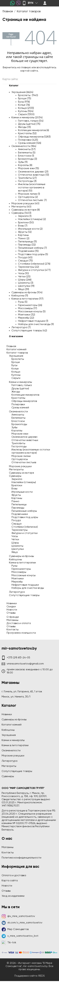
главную (26, 67)
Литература (17, 592)
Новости (12, 609)
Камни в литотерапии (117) (27, 299)
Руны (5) (22, 302)
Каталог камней (16, 349)
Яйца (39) (23, 289)
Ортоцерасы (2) (28, 197)
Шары (15, 543)
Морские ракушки (20, 466)
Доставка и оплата (19, 623)
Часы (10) (23, 273)
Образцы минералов (24, 401)
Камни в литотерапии (22, 562)
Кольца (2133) (26, 108)
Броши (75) (24, 98)
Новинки (12, 603)
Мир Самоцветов (18, 929)
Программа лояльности (21, 633)
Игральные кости (22, 492)
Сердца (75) (25, 260)
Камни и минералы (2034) (27, 117)
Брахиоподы (19, 424)
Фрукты (16, 495)
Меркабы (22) (26, 318)
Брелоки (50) (26, 222)
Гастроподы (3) (27, 181)
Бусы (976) (24, 102)
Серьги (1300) (26, 114)
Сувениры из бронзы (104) (26, 292)
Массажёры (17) (27, 308)
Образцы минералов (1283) (34, 137)
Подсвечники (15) (28, 251)
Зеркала (16, 479)
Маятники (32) (26, 314)
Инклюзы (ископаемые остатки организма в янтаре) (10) (31, 187)
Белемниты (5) (26, 152)
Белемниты (18, 418)
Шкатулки (17, 549)
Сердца (16, 524)
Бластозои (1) (26, 156)
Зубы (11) (23, 162)
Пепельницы (19, 504)
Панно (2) (23, 238)
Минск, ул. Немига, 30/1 (16, 696)
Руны (14, 566)
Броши (15, 362)
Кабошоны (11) (19, 295)
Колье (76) (24, 105)
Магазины (12, 620)
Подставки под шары (24, 517)
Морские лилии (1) (29, 194)
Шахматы (17, 546)
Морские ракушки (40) (25, 203)
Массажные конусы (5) (32, 311)
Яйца (14, 552)
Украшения (16, 356)
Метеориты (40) (21, 206)
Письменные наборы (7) (32, 248)
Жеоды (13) (24, 127)
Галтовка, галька (21, 385)
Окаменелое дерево (24, 437)
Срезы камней (20, 407)
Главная (11, 346)
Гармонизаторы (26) (30, 305)
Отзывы (11, 613)
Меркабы (17, 581)
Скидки (11, 606)
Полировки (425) (28, 140)
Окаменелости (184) (23, 146)
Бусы (14, 365)
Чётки (15, 539)
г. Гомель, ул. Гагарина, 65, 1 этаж (22, 691)
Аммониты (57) (27, 149)
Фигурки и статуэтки (24, 533)
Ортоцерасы (19, 459)
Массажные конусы (23, 575)
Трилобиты (18, 443)
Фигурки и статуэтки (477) (34, 270)
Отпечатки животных (24, 440)
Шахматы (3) (25, 283)
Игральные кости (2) (30, 229)
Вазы (14, 488)
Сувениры (15, 476)
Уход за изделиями (13, 896)
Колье (15, 368)
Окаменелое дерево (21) (33, 171)
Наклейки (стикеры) (23, 482)
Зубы (14, 427)
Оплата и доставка (14, 875)
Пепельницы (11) (27, 241)
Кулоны (15, 375)
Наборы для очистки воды (27, 588)
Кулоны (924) (25, 111)
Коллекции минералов (25, 395)
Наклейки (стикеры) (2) (32, 219)
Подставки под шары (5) (33, 254)
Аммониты (17, 414)
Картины (23, 235)
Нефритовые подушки (25, 585)
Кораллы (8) (25, 165)
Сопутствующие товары (24, 595)
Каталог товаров (17, 353)
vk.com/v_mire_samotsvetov (24, 922)
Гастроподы (19, 446)
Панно (15, 501)
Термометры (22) (28, 267)
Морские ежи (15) (28, 168)
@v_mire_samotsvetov (21, 916)
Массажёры (18, 572)
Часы (14, 536)
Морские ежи (19, 434)
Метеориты (16, 469)
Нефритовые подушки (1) (33, 321)
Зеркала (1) (24, 216)
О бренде (13, 617)
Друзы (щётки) (20, 388)
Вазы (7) (22, 225)
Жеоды (15, 391)
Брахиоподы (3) (27, 159)
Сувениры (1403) (21, 213)
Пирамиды (17, 508)
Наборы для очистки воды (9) (36, 324)
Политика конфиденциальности (21, 857)
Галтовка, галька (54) (30, 121)
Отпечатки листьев (23, 462)
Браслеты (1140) (28, 95)
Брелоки (16, 485)
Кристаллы (18, 398)
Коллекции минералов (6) (33, 130)
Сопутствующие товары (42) (29, 330)
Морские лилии (21, 456)
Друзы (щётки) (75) (29, 124)
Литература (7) (21, 327)
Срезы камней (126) (29, 143)
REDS (41, 976)
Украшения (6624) (22, 92)
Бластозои (18, 421)
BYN (30, 2)
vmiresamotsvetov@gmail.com (25, 663)
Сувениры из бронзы (21, 556)
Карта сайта (10, 880)
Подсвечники (19, 514)
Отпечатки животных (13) (33, 175)
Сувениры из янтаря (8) (25, 210)
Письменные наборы (24, 511)
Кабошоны (15, 559)
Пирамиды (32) (27, 245)
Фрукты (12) (25, 232)
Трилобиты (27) (27, 178)
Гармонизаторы (21, 569)
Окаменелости (18, 411)
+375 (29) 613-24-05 (18, 657)
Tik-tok (11, 942)
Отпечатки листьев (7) (32, 200)
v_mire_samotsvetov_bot (22, 936)
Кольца (15, 372)
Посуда (16, 520)
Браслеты (17, 359)
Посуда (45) (25, 257)
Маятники (17, 578)
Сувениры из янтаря (21, 473)
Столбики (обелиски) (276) (34, 264)
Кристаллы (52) (27, 133)
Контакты (13, 629)
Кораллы (16, 430)
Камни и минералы (20, 382)
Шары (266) (24, 279)
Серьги (15, 378)
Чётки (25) (24, 276)
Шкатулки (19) (26, 286)
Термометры (19, 530)
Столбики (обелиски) (24, 527)
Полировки (18, 404)
